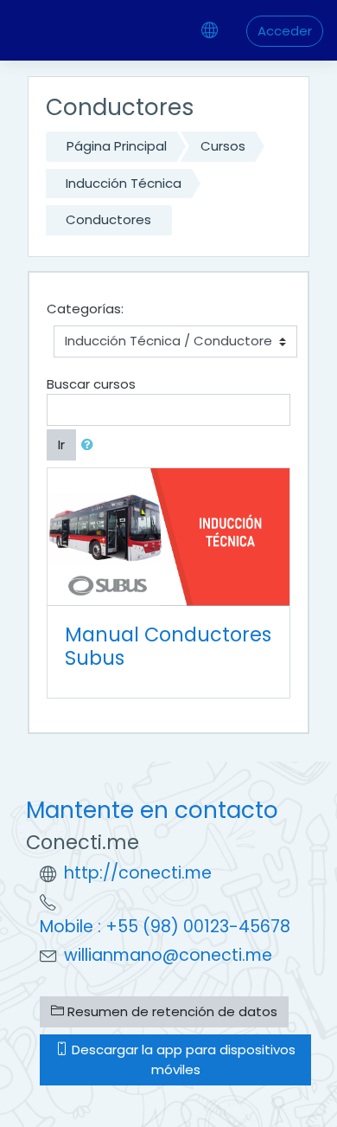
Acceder (285, 31)
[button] (90, 445)
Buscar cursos (91, 384)
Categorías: (85, 308)
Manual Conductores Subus (168, 646)
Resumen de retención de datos (170, 1011)
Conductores (108, 219)
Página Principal (117, 146)
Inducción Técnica (123, 183)
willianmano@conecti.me (168, 955)
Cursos (222, 146)
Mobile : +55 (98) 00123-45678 (165, 926)
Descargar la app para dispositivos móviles (182, 1059)
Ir (61, 444)
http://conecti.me (138, 873)
